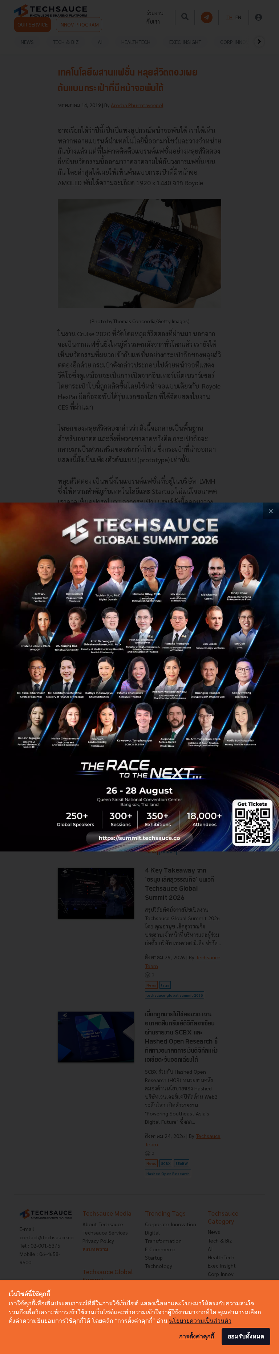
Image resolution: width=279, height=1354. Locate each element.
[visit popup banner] (139, 677)
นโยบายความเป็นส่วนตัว (200, 1320)
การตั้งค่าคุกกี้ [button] (196, 1336)
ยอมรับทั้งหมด (246, 1336)
